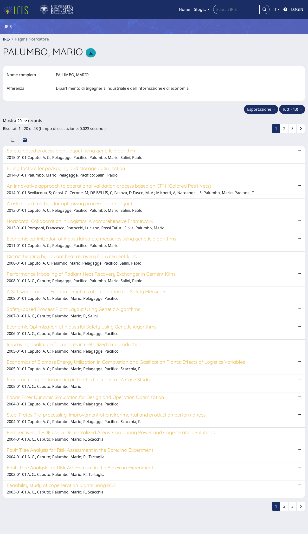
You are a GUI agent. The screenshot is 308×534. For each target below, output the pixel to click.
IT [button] (275, 9)
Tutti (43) (290, 109)
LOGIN (297, 9)
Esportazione (259, 109)
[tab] (13, 140)
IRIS (6, 39)
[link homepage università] (56, 9)
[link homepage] (17, 9)
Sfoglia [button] (200, 9)
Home (184, 9)
